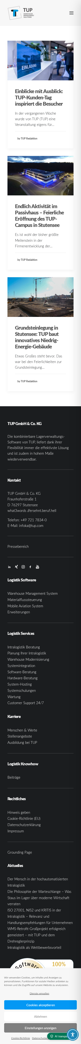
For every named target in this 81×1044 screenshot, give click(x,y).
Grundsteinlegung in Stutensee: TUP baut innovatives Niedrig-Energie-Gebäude (37, 337)
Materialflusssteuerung (24, 599)
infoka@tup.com (31, 525)
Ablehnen (40, 1016)
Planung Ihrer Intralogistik (26, 653)
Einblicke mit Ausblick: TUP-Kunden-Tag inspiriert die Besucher (39, 97)
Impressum (15, 831)
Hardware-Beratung (22, 678)
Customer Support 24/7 (25, 702)
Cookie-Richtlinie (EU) (23, 818)
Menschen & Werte (22, 730)
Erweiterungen (18, 612)
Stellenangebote (19, 736)
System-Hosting (19, 684)
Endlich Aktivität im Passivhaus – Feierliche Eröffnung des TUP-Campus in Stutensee (39, 215)
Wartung (14, 696)
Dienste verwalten (39, 993)
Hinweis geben (18, 812)
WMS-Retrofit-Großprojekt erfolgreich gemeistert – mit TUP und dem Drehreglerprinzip (36, 935)
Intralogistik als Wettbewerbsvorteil (34, 947)
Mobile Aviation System (25, 606)
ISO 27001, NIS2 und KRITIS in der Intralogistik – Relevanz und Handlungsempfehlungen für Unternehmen (40, 916)
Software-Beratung (21, 671)
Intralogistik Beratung (23, 647)
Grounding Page (19, 852)
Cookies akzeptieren (40, 1005)
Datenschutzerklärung (44, 1038)
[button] (71, 13)
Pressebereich (18, 546)
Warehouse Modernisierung (28, 659)
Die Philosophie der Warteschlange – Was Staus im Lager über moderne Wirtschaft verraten (39, 897)
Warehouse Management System (32, 593)
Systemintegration (21, 665)
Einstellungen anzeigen (40, 1028)
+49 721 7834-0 (34, 520)
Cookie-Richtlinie (20, 1038)
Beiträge (13, 777)
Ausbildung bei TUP (22, 742)
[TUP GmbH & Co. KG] (20, 13)
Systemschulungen (21, 690)
